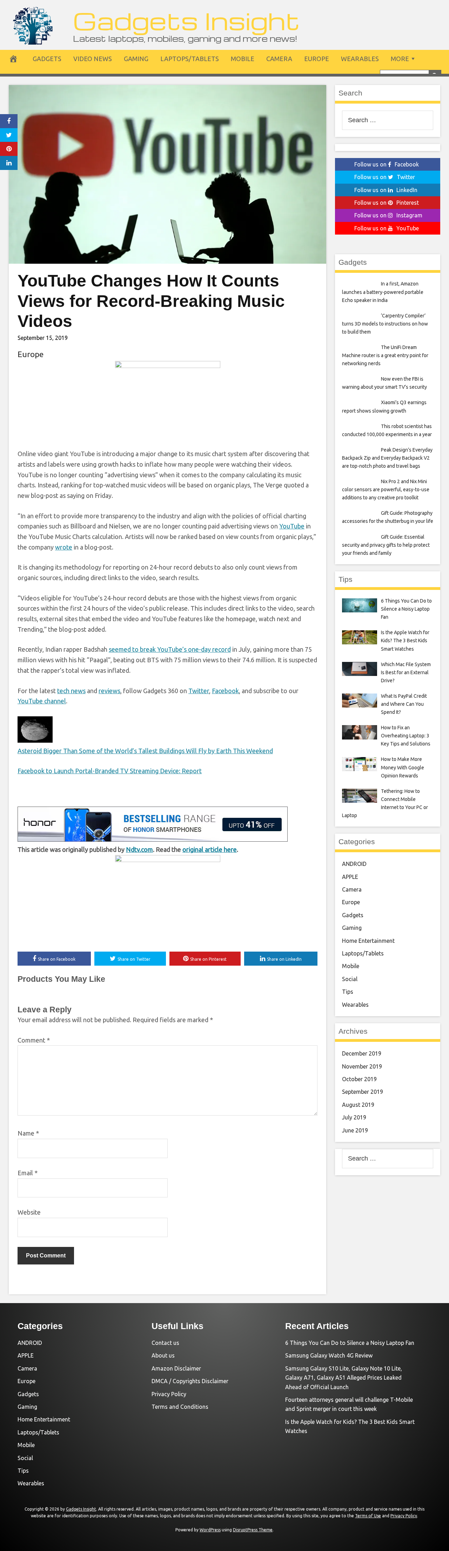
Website (29, 1212)
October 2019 (359, 1079)
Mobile (242, 58)
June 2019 (355, 1130)
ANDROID (354, 864)
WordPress (210, 1529)
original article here (209, 849)
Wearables (360, 58)
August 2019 (358, 1105)
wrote (63, 547)
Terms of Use (368, 1515)
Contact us (165, 1343)
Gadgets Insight (186, 20)
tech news (71, 690)
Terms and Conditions (180, 1407)
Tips (347, 991)
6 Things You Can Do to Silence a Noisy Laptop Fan (349, 1343)
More (400, 58)
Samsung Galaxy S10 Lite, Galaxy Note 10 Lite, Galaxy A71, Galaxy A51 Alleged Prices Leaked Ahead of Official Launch (343, 1377)
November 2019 (362, 1066)
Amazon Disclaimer (176, 1368)
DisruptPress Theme (253, 1529)
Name (28, 1133)
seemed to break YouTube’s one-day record (170, 649)
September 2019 (362, 1092)
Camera (279, 58)
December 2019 (361, 1053)
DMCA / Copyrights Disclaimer (190, 1381)
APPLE (350, 877)
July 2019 (354, 1117)
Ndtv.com (139, 849)
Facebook (225, 690)
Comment (34, 1040)
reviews (109, 690)
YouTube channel (42, 700)
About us (163, 1355)
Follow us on (386, 164)
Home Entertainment (368, 941)
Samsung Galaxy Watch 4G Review (329, 1355)
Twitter (198, 690)
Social (349, 979)
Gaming (136, 58)
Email (28, 1172)
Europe (316, 58)
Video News (92, 58)
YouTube (291, 526)
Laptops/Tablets (189, 58)
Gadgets (47, 58)
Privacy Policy (169, 1394)
